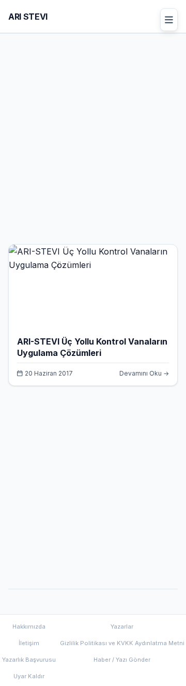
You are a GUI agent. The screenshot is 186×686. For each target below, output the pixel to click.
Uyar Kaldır (28, 676)
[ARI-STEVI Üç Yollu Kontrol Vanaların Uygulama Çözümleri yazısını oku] (93, 265)
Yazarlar (122, 626)
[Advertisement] (93, 143)
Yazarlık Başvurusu (29, 659)
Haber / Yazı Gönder (122, 659)
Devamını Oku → (144, 373)
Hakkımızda (28, 626)
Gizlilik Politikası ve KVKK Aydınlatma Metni (122, 643)
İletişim (29, 643)
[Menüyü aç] (169, 19)
